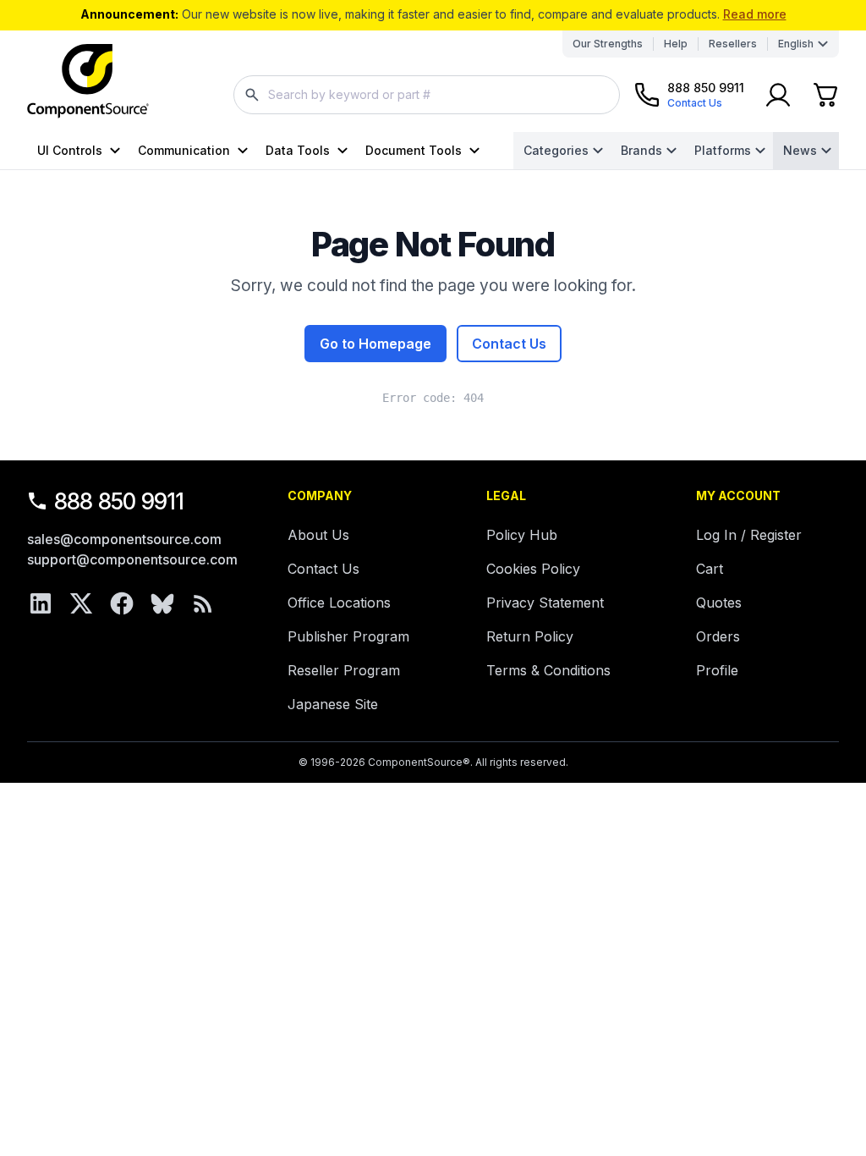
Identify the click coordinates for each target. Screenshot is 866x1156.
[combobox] (426, 94)
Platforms (722, 150)
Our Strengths (608, 43)
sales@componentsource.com (124, 539)
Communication (184, 150)
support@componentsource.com (132, 559)
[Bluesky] (162, 603)
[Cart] (825, 94)
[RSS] (202, 603)
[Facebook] (121, 603)
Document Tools (413, 150)
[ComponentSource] (88, 81)
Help (676, 43)
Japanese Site (333, 704)
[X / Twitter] (81, 603)
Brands (641, 150)
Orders (718, 636)
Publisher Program (348, 636)
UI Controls (69, 150)
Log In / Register (749, 534)
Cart (709, 568)
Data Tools (298, 150)
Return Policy (529, 636)
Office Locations (339, 602)
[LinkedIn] (40, 603)
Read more (755, 14)
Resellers (733, 43)
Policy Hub (521, 534)
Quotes (719, 602)
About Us (318, 534)
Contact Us (509, 343)
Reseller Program (344, 670)
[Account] (778, 94)
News (800, 150)
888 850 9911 (119, 501)
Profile (717, 670)
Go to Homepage (375, 343)
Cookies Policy (533, 568)
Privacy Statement (545, 602)
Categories (556, 150)
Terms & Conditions (548, 670)
